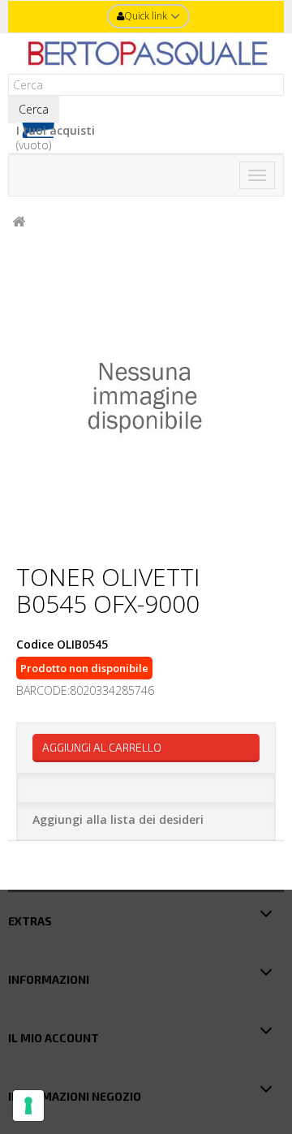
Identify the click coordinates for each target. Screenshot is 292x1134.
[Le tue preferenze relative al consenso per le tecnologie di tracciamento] (28, 1105)
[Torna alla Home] (18, 222)
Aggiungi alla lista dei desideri (118, 819)
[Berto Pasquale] (146, 53)
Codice (35, 644)
